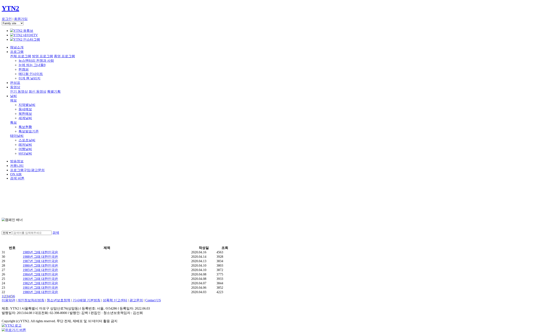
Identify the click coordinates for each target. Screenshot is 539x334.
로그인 (7, 19)
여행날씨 (25, 149)
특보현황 (25, 127)
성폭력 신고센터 (115, 300)
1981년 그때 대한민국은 (40, 287)
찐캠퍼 (24, 69)
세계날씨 (25, 118)
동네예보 (25, 109)
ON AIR (16, 174)
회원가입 (21, 19)
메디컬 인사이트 (31, 74)
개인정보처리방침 (30, 300)
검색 (55, 232)
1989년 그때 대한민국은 (40, 252)
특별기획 (54, 91)
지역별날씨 (27, 105)
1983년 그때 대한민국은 (40, 279)
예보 (13, 100)
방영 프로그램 (42, 56)
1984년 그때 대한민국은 (40, 274)
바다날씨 (25, 153)
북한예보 (25, 113)
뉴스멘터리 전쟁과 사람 (36, 60)
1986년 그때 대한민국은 (40, 265)
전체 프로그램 (20, 56)
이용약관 (8, 300)
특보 (13, 122)
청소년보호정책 (58, 300)
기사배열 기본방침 (86, 300)
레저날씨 (25, 144)
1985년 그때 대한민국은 (40, 270)
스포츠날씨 (27, 140)
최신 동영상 (37, 91)
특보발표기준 (29, 131)
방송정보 (17, 161)
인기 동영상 (19, 91)
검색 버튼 (17, 178)
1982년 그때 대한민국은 (40, 283)
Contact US (153, 300)
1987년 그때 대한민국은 (40, 261)
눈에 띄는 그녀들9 (32, 65)
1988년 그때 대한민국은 (40, 256)
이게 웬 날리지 (29, 78)
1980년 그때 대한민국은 (40, 292)
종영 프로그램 (64, 56)
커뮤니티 (17, 165)
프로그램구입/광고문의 (27, 170)
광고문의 (136, 300)
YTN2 (10, 8)
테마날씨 (17, 136)
